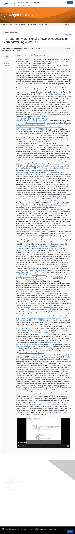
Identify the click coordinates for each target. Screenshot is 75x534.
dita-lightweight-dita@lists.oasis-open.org (30, 67)
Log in (70, 2)
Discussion (19, 24)
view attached (40, 55)
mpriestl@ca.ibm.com (30, 73)
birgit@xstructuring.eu (60, 65)
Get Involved (9, 501)
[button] (35, 2)
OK (70, 531)
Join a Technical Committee (13, 507)
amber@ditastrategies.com (26, 69)
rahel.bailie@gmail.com (59, 61)
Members (42, 24)
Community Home (6, 24)
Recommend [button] (67, 48)
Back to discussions (12, 32)
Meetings (31, 24)
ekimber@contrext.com (25, 71)
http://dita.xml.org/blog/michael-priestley (30, 345)
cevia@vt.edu (55, 69)
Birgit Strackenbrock (7, 63)
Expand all (57, 35)
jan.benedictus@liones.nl (55, 71)
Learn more (63, 529)
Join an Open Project (11, 504)
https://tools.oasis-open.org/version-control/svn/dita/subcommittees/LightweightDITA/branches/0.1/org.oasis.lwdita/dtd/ (44, 355)
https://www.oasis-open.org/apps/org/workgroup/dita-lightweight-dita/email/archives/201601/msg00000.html (37, 230)
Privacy (7, 525)
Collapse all (67, 35)
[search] (44, 2)
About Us (7, 523)
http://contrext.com (22, 201)
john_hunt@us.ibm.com (25, 65)
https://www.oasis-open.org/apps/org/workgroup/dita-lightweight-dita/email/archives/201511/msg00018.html (33, 119)
